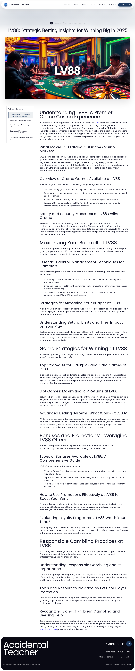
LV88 (97, 122)
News (120, 652)
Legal (129, 664)
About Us (109, 664)
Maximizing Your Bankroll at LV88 (21, 120)
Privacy (116, 664)
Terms (123, 664)
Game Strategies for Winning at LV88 (20, 126)
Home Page (110, 652)
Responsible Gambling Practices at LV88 (21, 138)
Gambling (82, 23)
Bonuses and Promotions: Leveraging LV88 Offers (18, 132)
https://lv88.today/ (48, 629)
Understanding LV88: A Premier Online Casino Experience (20, 115)
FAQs (128, 652)
